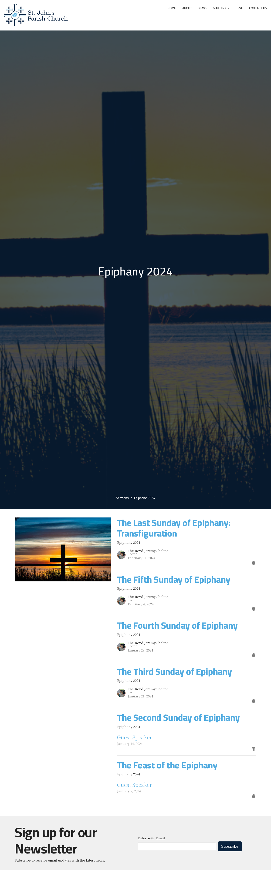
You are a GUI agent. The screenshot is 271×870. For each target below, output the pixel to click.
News (203, 8)
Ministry (219, 8)
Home (172, 8)
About (187, 8)
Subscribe (229, 846)
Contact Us (258, 8)
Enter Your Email (151, 838)
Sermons (122, 498)
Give (240, 8)
